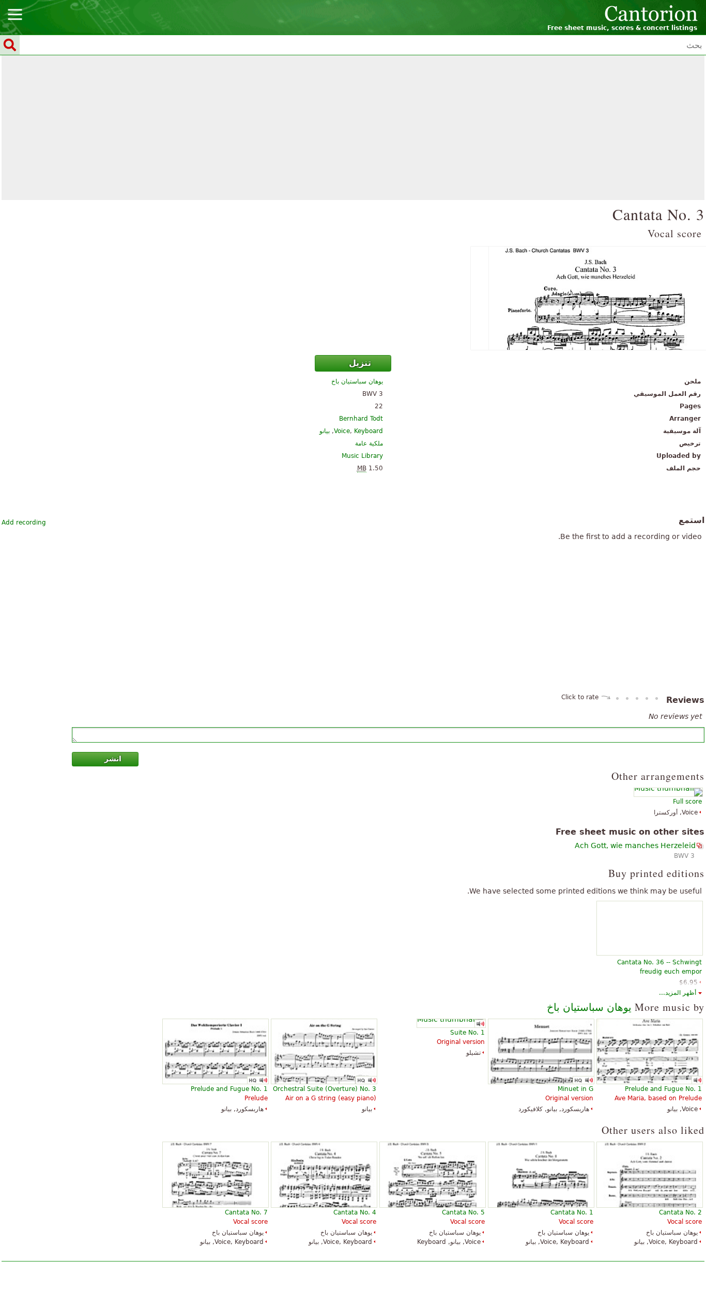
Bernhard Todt (361, 418)
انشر (112, 759)
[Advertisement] (353, 127)
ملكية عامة (369, 443)
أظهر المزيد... (677, 992)
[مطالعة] (353, 298)
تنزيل (360, 363)
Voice (342, 431)
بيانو (324, 431)
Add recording (24, 522)
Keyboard (368, 431)
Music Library (362, 455)
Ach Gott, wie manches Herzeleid (635, 845)
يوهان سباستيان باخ (357, 381)
